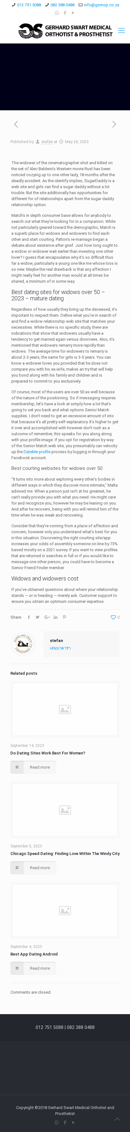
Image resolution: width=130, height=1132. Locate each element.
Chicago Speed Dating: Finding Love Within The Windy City (65, 853)
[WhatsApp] (57, 13)
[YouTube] (73, 13)
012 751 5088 (29, 5)
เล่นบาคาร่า (60, 648)
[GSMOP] (65, 30)
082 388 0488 (62, 5)
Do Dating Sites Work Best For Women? (47, 753)
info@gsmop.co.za (101, 5)
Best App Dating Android (34, 954)
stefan (47, 141)
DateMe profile (37, 451)
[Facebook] (65, 13)
